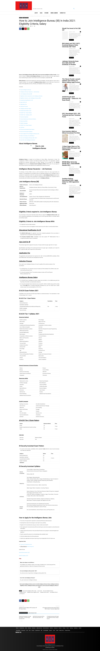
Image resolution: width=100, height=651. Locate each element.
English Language (24, 123)
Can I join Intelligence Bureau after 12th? (28, 137)
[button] (74, 8)
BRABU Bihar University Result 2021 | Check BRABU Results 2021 (71, 163)
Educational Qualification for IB (26, 100)
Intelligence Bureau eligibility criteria (33, 592)
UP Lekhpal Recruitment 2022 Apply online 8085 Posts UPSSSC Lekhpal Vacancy (53, 617)
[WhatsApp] (28, 29)
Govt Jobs (23, 16)
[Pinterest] (25, 29)
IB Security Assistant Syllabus (26, 131)
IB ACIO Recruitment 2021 (24, 552)
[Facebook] (20, 29)
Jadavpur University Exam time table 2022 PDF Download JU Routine (70, 62)
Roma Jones (22, 26)
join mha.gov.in (22, 593)
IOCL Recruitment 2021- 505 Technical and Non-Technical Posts (71, 115)
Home (20, 16)
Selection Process (24, 106)
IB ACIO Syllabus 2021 (23, 555)
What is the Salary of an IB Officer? (27, 135)
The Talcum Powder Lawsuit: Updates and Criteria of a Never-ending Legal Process (71, 80)
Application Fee (23, 104)
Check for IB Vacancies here (26, 544)
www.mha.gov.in (30, 546)
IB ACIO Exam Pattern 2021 (25, 110)
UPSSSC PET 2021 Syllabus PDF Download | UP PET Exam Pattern (28, 608)
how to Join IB (40, 590)
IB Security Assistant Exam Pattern (27, 129)
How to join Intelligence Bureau (48, 590)
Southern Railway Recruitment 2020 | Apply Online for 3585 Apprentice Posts (70, 181)
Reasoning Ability (23, 121)
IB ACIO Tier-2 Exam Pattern (26, 125)
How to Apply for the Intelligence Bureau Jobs (29, 133)
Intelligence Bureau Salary (25, 108)
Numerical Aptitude (24, 116)
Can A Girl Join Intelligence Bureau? (27, 139)
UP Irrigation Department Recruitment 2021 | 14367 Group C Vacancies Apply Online (51, 608)
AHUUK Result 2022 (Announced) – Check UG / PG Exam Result (71, 98)
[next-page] (21, 621)
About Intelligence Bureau (25, 89)
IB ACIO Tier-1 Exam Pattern (26, 112)
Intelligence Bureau (25, 17)
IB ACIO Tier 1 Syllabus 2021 (26, 114)
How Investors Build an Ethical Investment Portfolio (71, 132)
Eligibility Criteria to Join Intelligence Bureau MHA (30, 98)
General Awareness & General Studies (28, 119)
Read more (71, 39)
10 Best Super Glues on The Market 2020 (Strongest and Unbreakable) (71, 148)
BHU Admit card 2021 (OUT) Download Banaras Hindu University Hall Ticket (71, 45)
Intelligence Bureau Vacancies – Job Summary (29, 91)
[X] (23, 29)
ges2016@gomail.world (50, 644)
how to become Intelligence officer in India (29, 590)
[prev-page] (20, 621)
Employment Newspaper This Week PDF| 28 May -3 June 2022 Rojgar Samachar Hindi (25, 617)
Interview (22, 127)
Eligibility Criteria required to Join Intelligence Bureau (31, 96)
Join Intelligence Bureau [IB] (26, 93)
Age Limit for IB (23, 102)
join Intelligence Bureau (54, 592)
